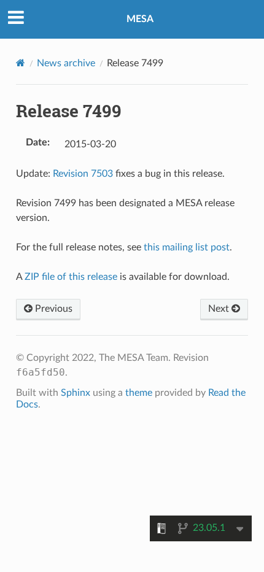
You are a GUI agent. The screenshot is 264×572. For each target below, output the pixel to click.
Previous (52, 309)
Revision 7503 (83, 174)
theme (138, 393)
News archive (66, 63)
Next (219, 309)
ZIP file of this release (71, 277)
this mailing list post (187, 247)
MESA (139, 19)
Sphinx (75, 393)
